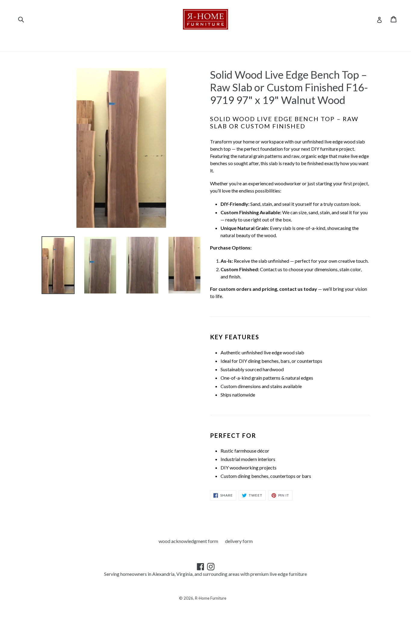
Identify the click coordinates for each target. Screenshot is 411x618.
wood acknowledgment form (188, 541)
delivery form (239, 541)
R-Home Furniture (210, 598)
